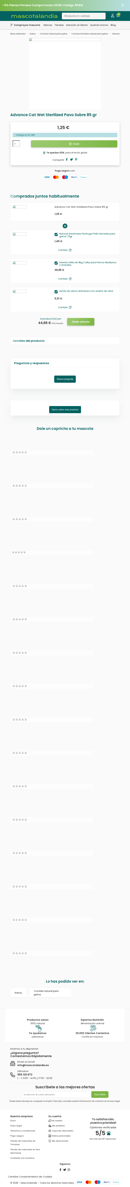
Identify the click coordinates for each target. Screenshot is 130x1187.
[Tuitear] (71, 160)
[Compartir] (66, 160)
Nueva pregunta (65, 379)
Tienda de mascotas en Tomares (22, 1142)
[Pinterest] (76, 160)
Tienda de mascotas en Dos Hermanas (25, 1151)
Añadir (74, 143)
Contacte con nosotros (22, 1158)
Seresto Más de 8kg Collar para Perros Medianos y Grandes (87, 264)
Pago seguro (17, 1135)
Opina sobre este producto (65, 409)
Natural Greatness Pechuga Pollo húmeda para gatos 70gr (87, 235)
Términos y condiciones (22, 1130)
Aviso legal (16, 1125)
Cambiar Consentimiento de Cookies (30, 1176)
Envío (13, 1120)
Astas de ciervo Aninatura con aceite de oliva (86, 291)
